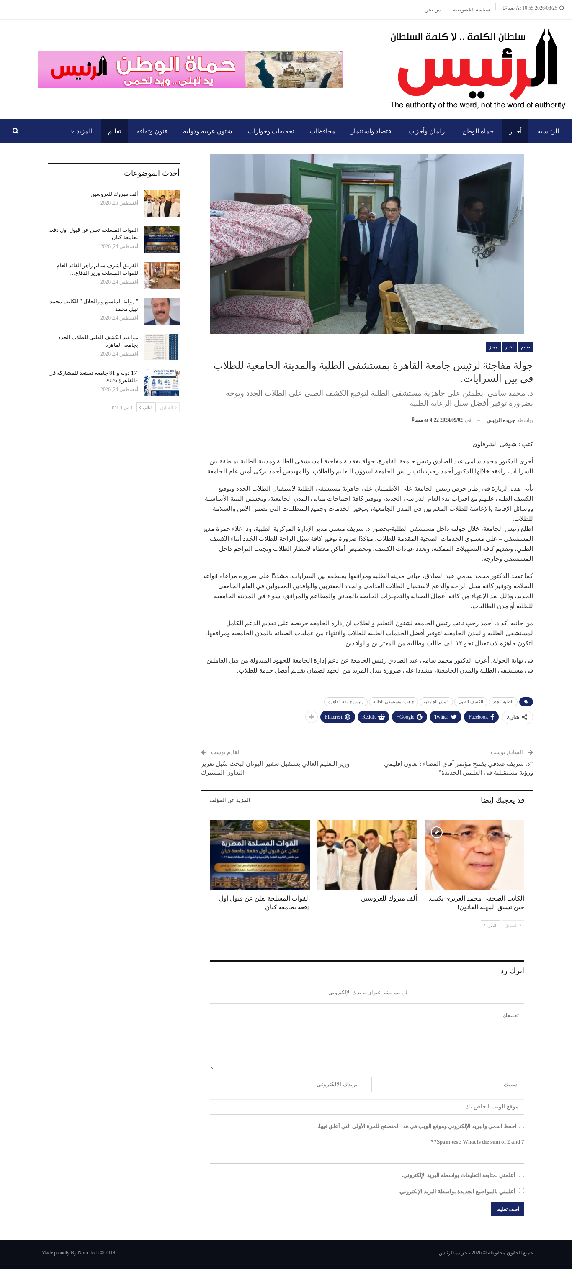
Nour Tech (88, 1253)
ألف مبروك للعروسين (114, 194)
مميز (493, 346)
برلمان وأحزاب (427, 131)
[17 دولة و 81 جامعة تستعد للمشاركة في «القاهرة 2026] (162, 382)
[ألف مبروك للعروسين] (367, 855)
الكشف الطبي (471, 701)
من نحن (433, 10)
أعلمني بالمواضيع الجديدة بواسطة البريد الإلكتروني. (457, 1191)
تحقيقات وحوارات (271, 131)
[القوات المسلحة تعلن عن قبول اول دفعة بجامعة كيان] (259, 855)
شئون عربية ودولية (207, 131)
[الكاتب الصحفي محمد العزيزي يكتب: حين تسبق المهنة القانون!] (474, 855)
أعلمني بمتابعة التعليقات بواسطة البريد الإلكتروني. (458, 1175)
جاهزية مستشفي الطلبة (393, 701)
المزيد (85, 131)
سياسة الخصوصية (471, 10)
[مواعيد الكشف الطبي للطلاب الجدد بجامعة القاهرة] (162, 347)
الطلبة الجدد (503, 701)
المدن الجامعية (436, 701)
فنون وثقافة (152, 131)
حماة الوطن (478, 131)
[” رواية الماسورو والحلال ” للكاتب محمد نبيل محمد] (162, 311)
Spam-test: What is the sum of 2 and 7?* (477, 1142)
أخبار (515, 131)
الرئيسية (548, 131)
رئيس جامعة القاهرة (345, 701)
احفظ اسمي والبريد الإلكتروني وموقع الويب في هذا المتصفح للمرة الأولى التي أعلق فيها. (417, 1126)
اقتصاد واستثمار (372, 131)
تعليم (114, 131)
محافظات (322, 131)
